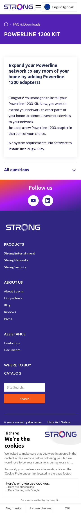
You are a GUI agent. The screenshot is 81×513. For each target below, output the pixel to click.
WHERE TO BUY (17, 365)
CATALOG (12, 373)
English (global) (63, 7)
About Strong (13, 291)
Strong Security (15, 267)
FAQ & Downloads (26, 24)
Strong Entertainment (19, 253)
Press (8, 319)
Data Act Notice (58, 422)
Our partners (13, 298)
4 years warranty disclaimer (23, 422)
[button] (37, 7)
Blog (7, 305)
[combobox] (59, 7)
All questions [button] (16, 169)
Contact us (12, 343)
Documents (12, 350)
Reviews (10, 312)
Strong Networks (16, 260)
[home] (18, 7)
